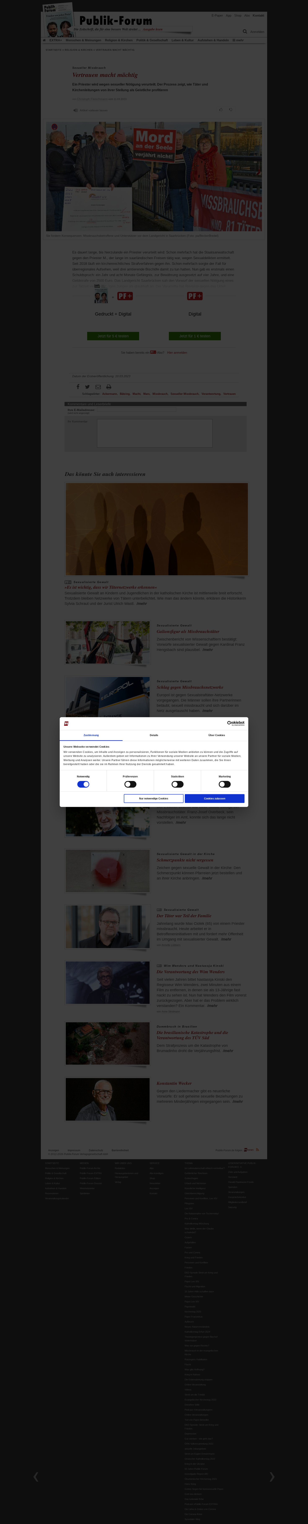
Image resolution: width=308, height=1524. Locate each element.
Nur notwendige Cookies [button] (153, 798)
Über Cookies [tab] (216, 735)
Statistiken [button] (177, 776)
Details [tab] (154, 735)
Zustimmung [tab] (91, 735)
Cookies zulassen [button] (214, 798)
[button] (83, 776)
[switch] (130, 784)
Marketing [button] (225, 776)
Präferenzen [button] (130, 776)
